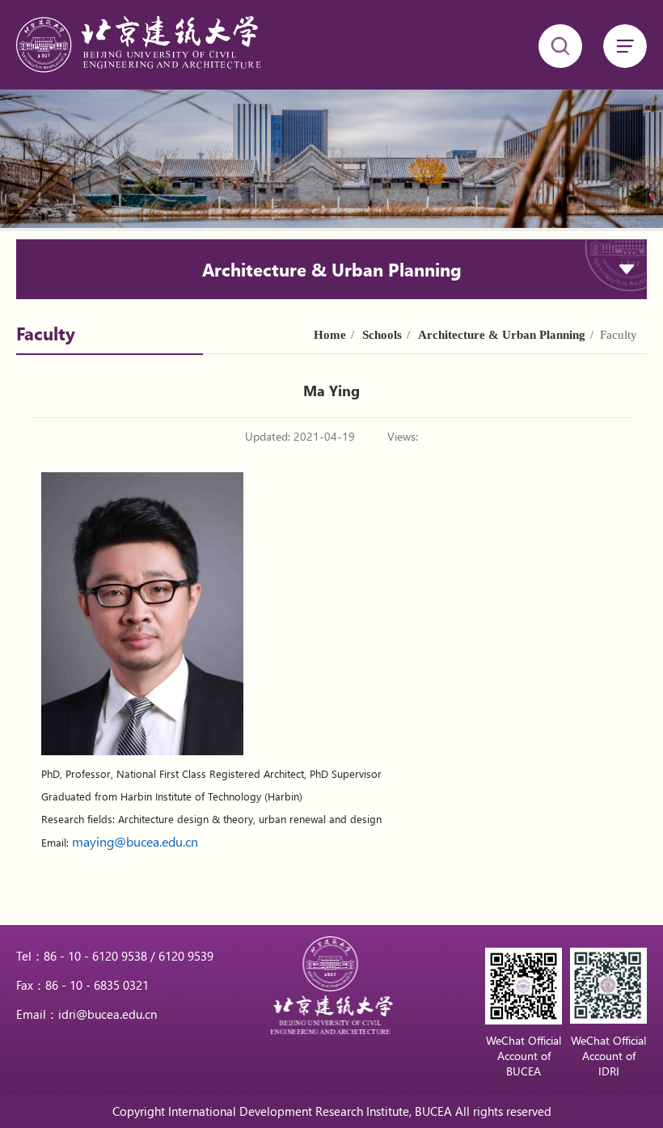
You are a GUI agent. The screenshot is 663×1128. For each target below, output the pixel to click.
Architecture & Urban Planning (501, 334)
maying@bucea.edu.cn (135, 841)
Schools (382, 334)
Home (330, 334)
